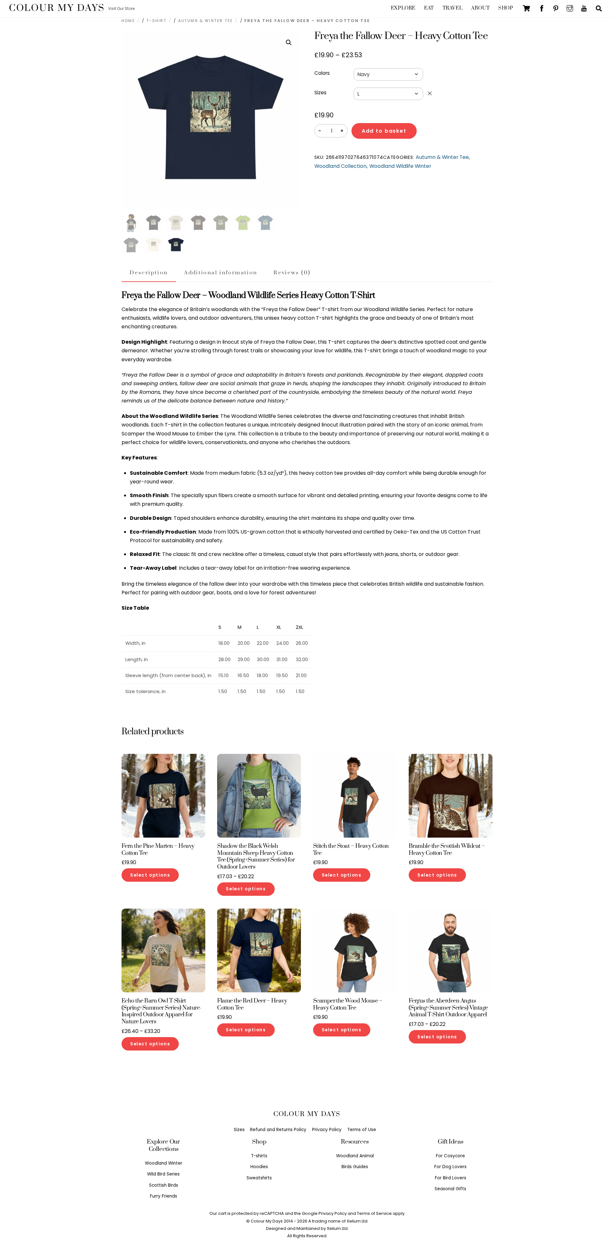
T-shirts (259, 1156)
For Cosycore (450, 1156)
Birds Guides (355, 1167)
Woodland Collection (340, 166)
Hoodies (259, 1167)
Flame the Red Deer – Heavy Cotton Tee (252, 1004)
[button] (289, 42)
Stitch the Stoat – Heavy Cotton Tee (351, 850)
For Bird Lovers (450, 1178)
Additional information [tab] (220, 272)
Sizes (320, 92)
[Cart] (526, 8)
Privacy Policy (327, 1130)
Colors (322, 73)
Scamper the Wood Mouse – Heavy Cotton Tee (347, 1004)
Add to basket (384, 131)
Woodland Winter (163, 1163)
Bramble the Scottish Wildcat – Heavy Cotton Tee (447, 850)
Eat (429, 8)
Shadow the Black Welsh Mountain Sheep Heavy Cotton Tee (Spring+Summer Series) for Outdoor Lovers (256, 857)
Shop (505, 8)
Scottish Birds (163, 1185)
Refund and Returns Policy (278, 1130)
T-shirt (156, 20)
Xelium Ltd (337, 1228)
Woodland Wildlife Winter (400, 166)
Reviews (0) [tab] (291, 272)
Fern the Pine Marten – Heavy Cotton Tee (158, 850)
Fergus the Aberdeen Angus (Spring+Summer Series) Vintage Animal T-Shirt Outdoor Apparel (448, 1008)
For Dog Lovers (450, 1167)
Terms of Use (361, 1130)
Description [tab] (149, 272)
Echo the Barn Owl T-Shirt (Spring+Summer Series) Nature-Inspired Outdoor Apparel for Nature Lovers (161, 1011)
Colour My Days (267, 1221)
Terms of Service (374, 1213)
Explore (403, 8)
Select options (150, 875)
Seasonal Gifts (450, 1189)
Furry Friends (163, 1196)
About (480, 8)
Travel (452, 8)
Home (128, 20)
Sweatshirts (259, 1178)
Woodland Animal (355, 1156)
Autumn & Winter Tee (205, 20)
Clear (430, 93)
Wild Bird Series (163, 1174)
